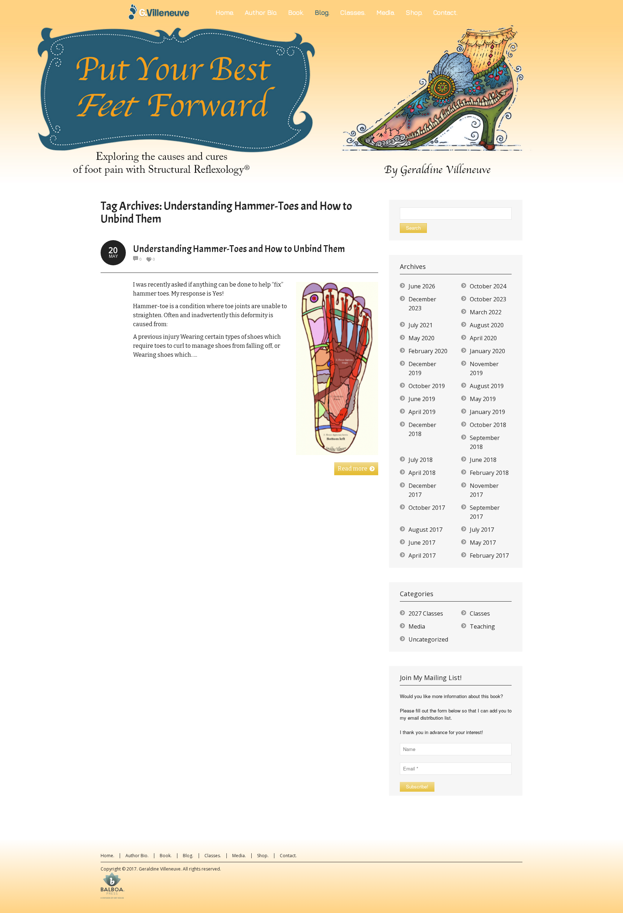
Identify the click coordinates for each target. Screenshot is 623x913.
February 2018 (489, 473)
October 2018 (488, 425)
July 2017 (482, 530)
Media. (239, 856)
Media (416, 626)
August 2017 (425, 530)
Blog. (188, 856)
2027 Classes (425, 613)
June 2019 (421, 399)
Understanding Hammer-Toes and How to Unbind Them (239, 249)
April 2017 (422, 555)
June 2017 (421, 543)
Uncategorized (428, 639)
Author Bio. (137, 856)
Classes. (212, 856)
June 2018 (483, 460)
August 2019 (487, 386)
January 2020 (487, 351)
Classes (480, 613)
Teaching (482, 626)
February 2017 (489, 555)
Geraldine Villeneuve (160, 869)
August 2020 (487, 325)
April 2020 (483, 338)
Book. (166, 856)
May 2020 (421, 338)
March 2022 (486, 312)
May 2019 (483, 399)
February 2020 (427, 351)
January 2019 (487, 412)
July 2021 (420, 325)
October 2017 (426, 508)
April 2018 (422, 473)
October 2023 (488, 299)
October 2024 (488, 286)
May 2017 (483, 543)
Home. (107, 856)
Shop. (263, 856)
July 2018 (420, 460)
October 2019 (426, 386)
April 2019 (422, 412)
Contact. (288, 856)
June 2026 (421, 286)
